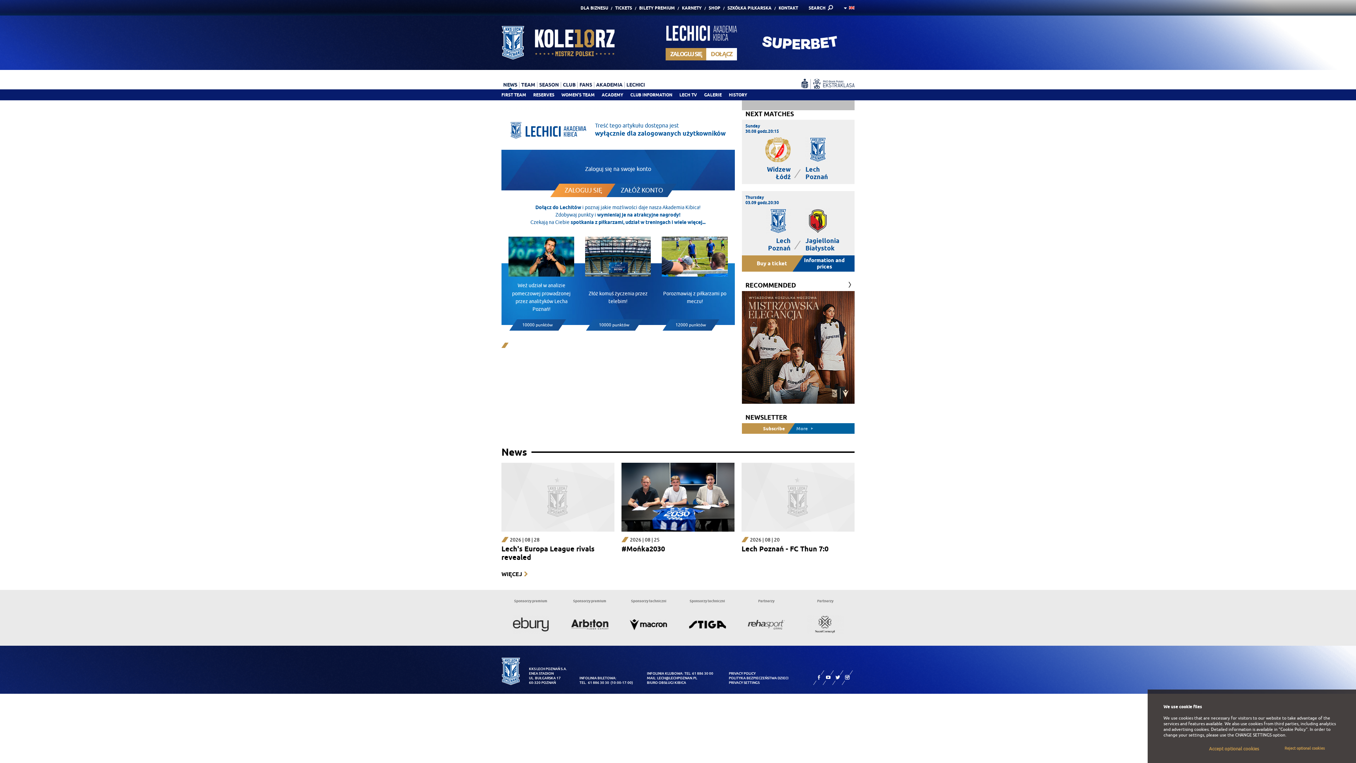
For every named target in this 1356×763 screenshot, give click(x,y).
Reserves (543, 94)
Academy (612, 94)
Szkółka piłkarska (749, 8)
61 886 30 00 (702, 673)
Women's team (578, 94)
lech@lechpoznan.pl (677, 678)
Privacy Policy (742, 673)
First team (513, 94)
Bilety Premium (657, 8)
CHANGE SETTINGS (1253, 735)
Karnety (692, 8)
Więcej (511, 574)
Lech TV (688, 94)
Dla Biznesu (594, 8)
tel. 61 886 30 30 (594, 682)
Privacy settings (744, 682)
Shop (714, 8)
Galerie (713, 94)
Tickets (623, 8)
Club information (651, 94)
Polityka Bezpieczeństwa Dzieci (759, 678)
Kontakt (788, 8)
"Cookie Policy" (1293, 729)
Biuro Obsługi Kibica (666, 682)
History (738, 94)
